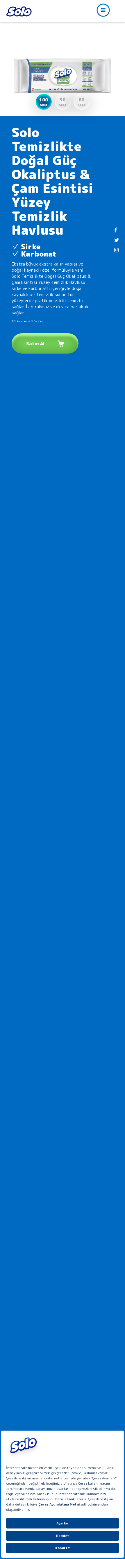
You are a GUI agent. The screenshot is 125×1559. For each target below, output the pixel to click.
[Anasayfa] (18, 11)
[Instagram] (116, 250)
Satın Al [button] (35, 344)
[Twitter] (116, 240)
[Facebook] (115, 230)
